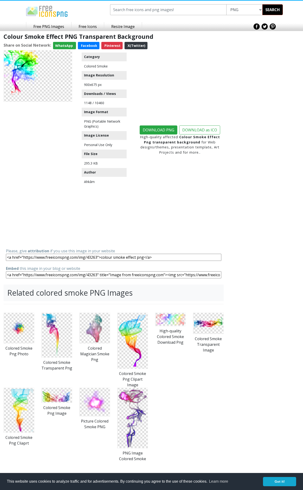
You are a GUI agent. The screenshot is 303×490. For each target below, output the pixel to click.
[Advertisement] (38, 175)
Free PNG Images (48, 26)
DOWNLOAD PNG (158, 130)
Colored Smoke (96, 66)
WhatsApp (64, 45)
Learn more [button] (218, 481)
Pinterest (111, 45)
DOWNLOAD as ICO (199, 130)
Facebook (88, 45)
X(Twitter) (136, 45)
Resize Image (123, 26)
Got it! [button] (280, 481)
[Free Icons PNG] (47, 10)
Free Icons (88, 26)
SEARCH (272, 9)
